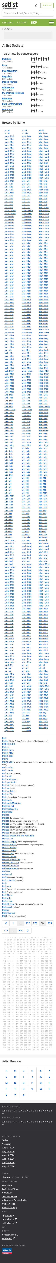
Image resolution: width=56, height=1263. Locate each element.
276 (6, 930)
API (4, 1227)
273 (35, 923)
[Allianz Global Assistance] (7, 1251)
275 (50, 923)
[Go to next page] (28, 930)
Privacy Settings (9, 1207)
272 (28, 923)
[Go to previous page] (6, 923)
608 (21, 930)
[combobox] (28, 13)
